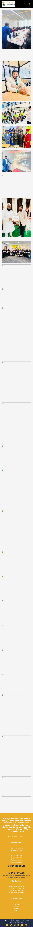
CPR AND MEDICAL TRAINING (16, 893)
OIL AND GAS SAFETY (16, 891)
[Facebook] (7, 925)
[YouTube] (22, 925)
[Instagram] (15, 925)
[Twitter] (11, 925)
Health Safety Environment (16, 886)
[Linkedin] (18, 925)
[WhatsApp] (26, 925)
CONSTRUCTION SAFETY (16, 889)
